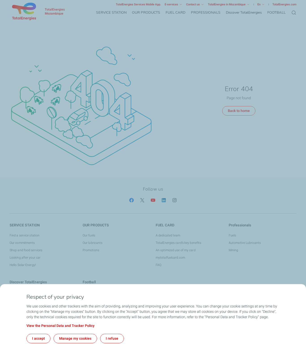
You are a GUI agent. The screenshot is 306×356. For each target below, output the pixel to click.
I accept (38, 338)
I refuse (112, 338)
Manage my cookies (75, 338)
